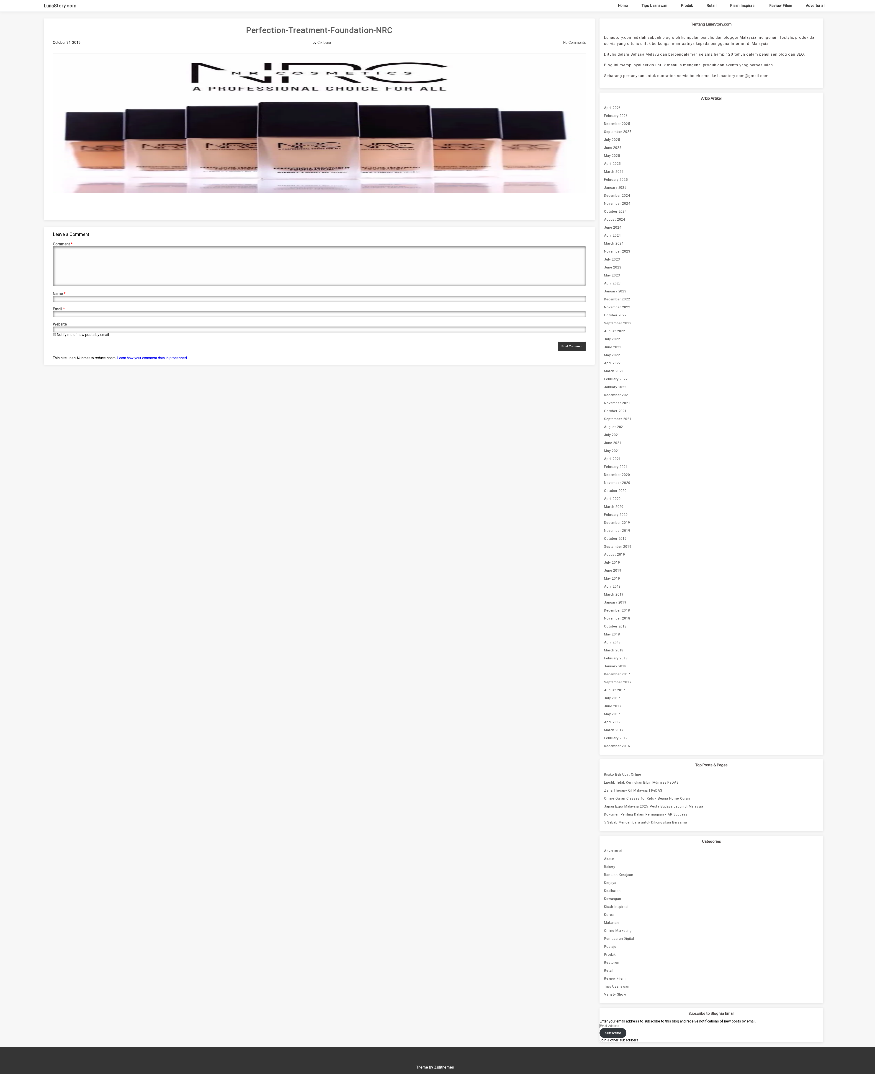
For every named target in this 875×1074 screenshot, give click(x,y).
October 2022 (615, 315)
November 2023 (617, 251)
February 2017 (616, 738)
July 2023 (612, 259)
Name (59, 293)
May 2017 (612, 714)
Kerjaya (610, 883)
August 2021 (614, 427)
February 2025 (616, 180)
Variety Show (615, 994)
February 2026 (616, 116)
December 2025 (617, 124)
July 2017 (612, 698)
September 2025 (617, 132)
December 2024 (617, 196)
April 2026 (612, 108)
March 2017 (613, 730)
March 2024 (613, 243)
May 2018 (612, 634)
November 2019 (617, 531)
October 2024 (615, 211)
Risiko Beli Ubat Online (622, 774)
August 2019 (614, 554)
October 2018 (615, 626)
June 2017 (612, 706)
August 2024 (614, 219)
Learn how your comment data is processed (152, 358)
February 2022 (616, 379)
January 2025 (615, 188)
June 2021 (612, 443)
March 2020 (613, 507)
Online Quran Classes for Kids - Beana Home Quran (647, 798)
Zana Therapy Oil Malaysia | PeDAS (633, 790)
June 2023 (612, 267)
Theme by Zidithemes (435, 1067)
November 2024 (617, 203)
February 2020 (616, 515)
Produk (687, 5)
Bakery (609, 867)
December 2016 (617, 746)
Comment (63, 244)
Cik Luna (324, 42)
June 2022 (612, 347)
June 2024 (612, 227)
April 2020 (612, 499)
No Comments (574, 42)
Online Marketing (618, 931)
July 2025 (612, 140)
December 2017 (617, 674)
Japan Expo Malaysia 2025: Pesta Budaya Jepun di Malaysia (653, 806)
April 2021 (612, 459)
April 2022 (612, 363)
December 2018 (617, 610)
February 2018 (616, 658)
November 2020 (617, 483)
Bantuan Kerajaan (618, 875)
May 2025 (612, 156)
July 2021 (612, 435)
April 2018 (612, 642)
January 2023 (615, 291)
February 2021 (616, 467)
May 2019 (612, 578)
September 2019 (617, 547)
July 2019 (612, 562)
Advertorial (815, 5)
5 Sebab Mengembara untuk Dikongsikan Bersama (645, 822)
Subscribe (613, 1033)
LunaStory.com (60, 5)
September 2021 (617, 419)
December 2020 (617, 475)
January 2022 (615, 387)
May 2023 (612, 275)
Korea (609, 915)
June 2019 (612, 570)
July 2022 (612, 339)
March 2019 (613, 594)
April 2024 (612, 235)
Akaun (609, 859)
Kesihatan (612, 891)
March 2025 (613, 172)
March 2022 (613, 371)
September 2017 (617, 682)
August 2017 (614, 690)
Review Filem (780, 5)
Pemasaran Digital (619, 939)
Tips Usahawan (654, 5)
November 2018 (617, 618)
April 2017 (612, 722)
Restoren (611, 962)
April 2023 (612, 283)
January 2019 (615, 602)
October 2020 (615, 491)
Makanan (611, 923)
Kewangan (612, 899)
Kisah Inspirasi (743, 5)
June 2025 (612, 148)
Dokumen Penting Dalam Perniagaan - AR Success (646, 814)
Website (60, 324)
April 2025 (612, 164)
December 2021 (617, 395)
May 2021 (612, 451)
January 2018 (615, 666)
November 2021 (617, 403)
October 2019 (615, 539)
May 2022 (612, 355)
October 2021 (615, 411)
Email (59, 309)
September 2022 (617, 323)
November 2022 (617, 307)
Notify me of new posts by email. (83, 335)
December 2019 (617, 523)
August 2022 (614, 331)
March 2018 (613, 650)
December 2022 (617, 299)
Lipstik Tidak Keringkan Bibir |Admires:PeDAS (641, 782)
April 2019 (612, 586)
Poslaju (610, 947)
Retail (711, 5)
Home (623, 5)
